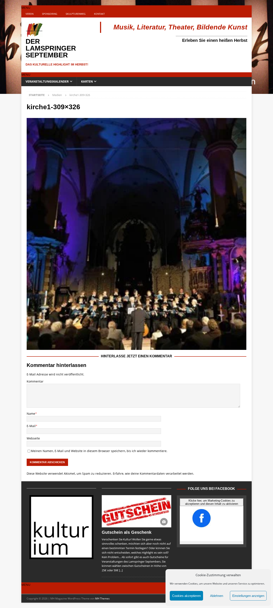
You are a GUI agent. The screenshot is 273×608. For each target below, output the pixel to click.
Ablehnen (216, 596)
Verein (29, 13)
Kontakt (99, 13)
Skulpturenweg (76, 13)
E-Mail (31, 426)
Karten (87, 81)
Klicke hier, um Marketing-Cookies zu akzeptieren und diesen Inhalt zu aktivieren (211, 502)
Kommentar (35, 381)
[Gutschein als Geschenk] (136, 511)
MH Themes (102, 598)
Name (31, 414)
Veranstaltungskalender (47, 81)
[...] (121, 570)
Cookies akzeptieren (186, 596)
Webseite (33, 438)
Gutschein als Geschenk (126, 532)
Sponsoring (49, 13)
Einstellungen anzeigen (248, 596)
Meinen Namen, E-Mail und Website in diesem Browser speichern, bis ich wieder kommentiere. (99, 451)
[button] (25, 8)
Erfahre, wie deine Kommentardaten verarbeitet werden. (153, 473)
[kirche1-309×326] (136, 347)
